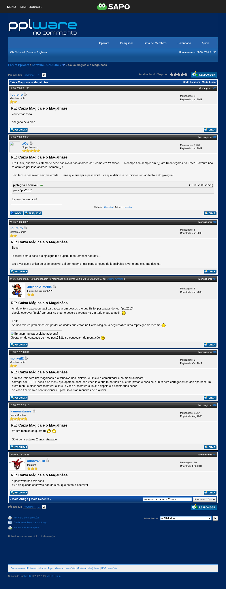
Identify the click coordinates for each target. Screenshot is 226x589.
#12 (215, 137)
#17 (215, 454)
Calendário (184, 43)
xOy (25, 143)
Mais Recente (40, 499)
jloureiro (16, 94)
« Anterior (29, 75)
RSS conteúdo (109, 568)
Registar (41, 52)
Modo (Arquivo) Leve (88, 568)
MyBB (27, 576)
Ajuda (205, 43)
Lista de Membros (155, 43)
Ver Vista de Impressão (26, 517)
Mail (23, 7)
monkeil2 (17, 358)
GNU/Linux (53, 65)
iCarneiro (108, 207)
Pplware (104, 43)
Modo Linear (209, 82)
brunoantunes (20, 411)
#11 (215, 88)
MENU (11, 7)
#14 (215, 279)
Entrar (29, 52)
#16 (215, 405)
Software (38, 65)
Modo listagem (191, 82)
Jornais (35, 7)
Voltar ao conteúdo (65, 568)
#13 (215, 222)
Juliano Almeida (115, 279)
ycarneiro (127, 207)
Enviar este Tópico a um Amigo (30, 522)
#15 (215, 352)
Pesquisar (126, 43)
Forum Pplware (18, 65)
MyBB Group (53, 576)
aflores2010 (36, 461)
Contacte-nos (18, 568)
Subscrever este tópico (26, 527)
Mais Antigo (20, 499)
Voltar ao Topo (45, 568)
